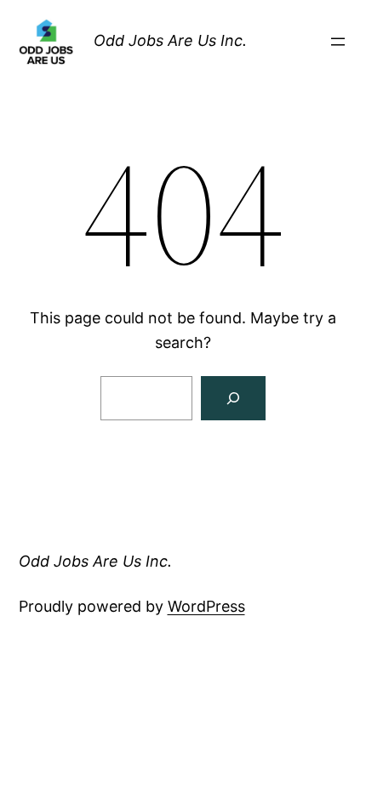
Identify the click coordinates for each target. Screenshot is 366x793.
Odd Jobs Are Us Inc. (170, 40)
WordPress (206, 606)
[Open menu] (338, 41)
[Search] (233, 398)
